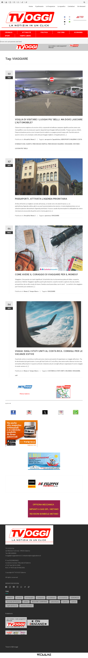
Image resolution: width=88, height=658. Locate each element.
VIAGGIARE (68, 144)
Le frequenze (50, 6)
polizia (26, 602)
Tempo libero (25, 36)
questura (48, 215)
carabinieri (51, 597)
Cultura (60, 32)
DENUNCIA (75, 597)
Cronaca (8, 32)
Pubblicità (9, 613)
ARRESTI (10, 597)
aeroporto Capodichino (52, 139)
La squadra (61, 6)
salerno (65, 602)
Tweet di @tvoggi (11, 647)
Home (31, 6)
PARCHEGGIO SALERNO (56, 144)
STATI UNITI (60, 371)
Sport (7, 36)
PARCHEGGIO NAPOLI (40, 144)
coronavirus (63, 597)
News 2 (33, 139)
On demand (81, 6)
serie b (73, 602)
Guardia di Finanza (13, 602)
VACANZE (68, 371)
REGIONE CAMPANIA (39, 602)
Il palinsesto (39, 6)
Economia (78, 32)
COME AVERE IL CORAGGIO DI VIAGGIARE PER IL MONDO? (46, 274)
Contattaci (71, 6)
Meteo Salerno (25, 394)
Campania (40, 597)
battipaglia (29, 597)
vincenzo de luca (26, 606)
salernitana (55, 602)
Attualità (26, 32)
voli (16, 375)
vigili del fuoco (12, 606)
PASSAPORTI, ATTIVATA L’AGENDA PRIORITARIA (41, 199)
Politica (44, 32)
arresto (19, 597)
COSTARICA (52, 371)
